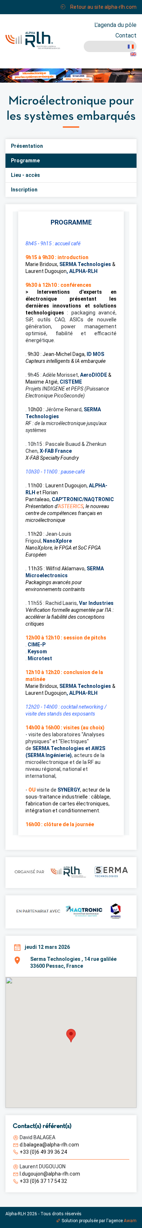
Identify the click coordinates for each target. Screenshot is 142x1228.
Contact (126, 35)
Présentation (27, 146)
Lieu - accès (25, 175)
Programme (25, 160)
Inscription (24, 190)
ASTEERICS (70, 506)
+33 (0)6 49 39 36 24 (43, 1152)
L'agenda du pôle (115, 24)
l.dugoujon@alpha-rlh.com (50, 1174)
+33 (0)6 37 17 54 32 (43, 1181)
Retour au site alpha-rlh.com (103, 7)
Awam (130, 1220)
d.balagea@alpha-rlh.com (49, 1145)
